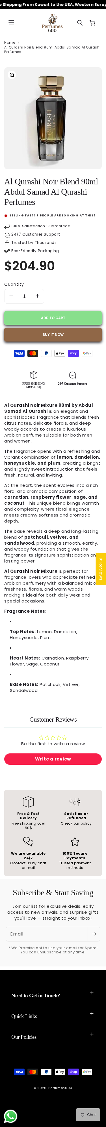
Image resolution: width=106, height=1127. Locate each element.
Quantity (14, 284)
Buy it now (53, 334)
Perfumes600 (60, 1088)
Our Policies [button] (23, 1037)
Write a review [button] (53, 759)
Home (9, 42)
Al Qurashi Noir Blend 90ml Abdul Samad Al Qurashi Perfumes (52, 49)
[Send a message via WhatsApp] (10, 1116)
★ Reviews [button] (101, 568)
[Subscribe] (94, 934)
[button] (11, 22)
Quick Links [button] (24, 1016)
